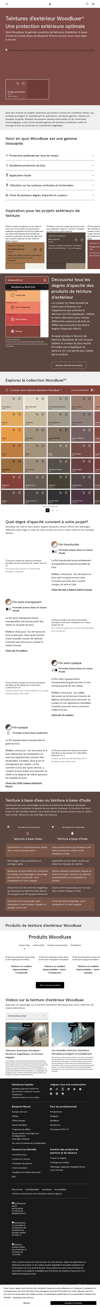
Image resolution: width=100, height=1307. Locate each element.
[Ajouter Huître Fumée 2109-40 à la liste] (89, 414)
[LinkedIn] (57, 1094)
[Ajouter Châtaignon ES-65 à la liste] (19, 461)
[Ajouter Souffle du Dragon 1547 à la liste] (66, 461)
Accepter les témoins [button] (73, 1303)
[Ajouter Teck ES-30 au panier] (14, 446)
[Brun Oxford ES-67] (56, 266)
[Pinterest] (74, 1089)
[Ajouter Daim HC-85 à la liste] (66, 446)
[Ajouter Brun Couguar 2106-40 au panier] (84, 399)
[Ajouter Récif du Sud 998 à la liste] (43, 461)
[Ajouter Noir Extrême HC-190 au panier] (60, 493)
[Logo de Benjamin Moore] (50, 4)
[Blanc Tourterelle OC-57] (35, 266)
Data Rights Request (21, 1139)
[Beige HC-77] (75, 266)
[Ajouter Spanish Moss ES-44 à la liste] (43, 477)
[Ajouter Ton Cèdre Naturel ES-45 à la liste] (41, 250)
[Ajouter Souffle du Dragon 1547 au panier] (60, 461)
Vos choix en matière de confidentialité (29, 1143)
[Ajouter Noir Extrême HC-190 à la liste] (66, 493)
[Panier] (93, 4)
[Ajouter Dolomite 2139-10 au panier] (60, 477)
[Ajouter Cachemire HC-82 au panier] (37, 414)
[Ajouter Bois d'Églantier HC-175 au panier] (60, 414)
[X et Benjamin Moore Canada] (80, 1089)
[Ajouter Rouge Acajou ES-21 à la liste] (89, 461)
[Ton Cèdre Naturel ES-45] (15, 266)
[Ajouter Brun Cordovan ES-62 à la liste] (43, 493)
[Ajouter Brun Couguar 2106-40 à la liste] (89, 399)
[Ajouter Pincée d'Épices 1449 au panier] (84, 430)
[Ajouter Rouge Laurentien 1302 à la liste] (23, 83)
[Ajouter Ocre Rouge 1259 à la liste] (89, 446)
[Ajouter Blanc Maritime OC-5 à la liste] (43, 399)
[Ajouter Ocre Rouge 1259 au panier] (84, 446)
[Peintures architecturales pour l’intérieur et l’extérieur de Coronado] (24, 1249)
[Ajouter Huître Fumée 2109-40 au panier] (84, 414)
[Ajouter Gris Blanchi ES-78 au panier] (14, 399)
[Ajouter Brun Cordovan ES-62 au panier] (37, 493)
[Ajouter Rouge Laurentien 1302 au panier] (17, 83)
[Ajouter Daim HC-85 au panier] (60, 446)
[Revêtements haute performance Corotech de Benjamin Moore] (24, 1208)
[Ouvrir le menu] (7, 4)
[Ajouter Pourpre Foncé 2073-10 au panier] (84, 493)
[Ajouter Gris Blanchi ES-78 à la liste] (19, 399)
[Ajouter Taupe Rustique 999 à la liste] (66, 430)
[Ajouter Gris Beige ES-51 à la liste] (43, 430)
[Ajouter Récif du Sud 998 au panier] (37, 461)
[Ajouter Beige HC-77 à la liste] (43, 446)
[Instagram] (57, 1089)
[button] (87, 4)
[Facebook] (51, 1089)
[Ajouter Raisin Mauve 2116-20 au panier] (84, 477)
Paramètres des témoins (23, 1297)
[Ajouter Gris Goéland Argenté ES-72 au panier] (60, 399)
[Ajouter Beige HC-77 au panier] (37, 446)
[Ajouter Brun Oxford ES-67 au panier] (76, 240)
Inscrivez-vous (18, 1088)
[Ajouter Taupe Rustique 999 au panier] (60, 430)
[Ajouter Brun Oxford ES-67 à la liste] (82, 240)
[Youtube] (69, 1089)
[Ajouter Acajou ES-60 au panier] (14, 493)
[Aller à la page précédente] (43, 510)
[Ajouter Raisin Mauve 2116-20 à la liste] (89, 477)
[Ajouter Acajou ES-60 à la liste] (19, 493)
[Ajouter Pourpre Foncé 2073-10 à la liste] (89, 493)
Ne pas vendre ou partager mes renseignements (25, 1134)
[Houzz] (51, 1094)
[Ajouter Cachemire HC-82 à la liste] (43, 414)
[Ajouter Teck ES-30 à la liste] (19, 446)
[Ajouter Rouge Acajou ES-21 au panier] (84, 461)
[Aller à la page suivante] (57, 510)
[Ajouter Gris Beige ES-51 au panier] (37, 430)
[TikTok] (63, 1094)
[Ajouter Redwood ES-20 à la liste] (19, 477)
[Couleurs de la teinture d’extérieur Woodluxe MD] (6, 390)
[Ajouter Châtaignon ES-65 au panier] (14, 461)
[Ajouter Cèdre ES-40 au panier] (14, 430)
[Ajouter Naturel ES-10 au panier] (14, 414)
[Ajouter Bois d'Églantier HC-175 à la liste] (66, 414)
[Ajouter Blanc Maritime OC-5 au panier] (37, 399)
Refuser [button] (26, 1303)
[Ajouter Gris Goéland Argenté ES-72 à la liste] (66, 399)
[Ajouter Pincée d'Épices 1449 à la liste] (89, 430)
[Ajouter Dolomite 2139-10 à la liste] (66, 477)
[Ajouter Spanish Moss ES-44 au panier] (37, 477)
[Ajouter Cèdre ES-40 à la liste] (19, 430)
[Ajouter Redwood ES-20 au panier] (14, 477)
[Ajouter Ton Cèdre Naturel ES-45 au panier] (35, 250)
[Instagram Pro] (63, 1089)
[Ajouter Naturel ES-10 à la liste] (19, 414)
